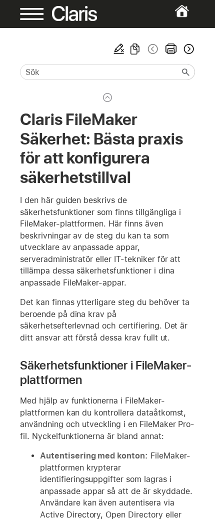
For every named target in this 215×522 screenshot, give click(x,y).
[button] (186, 72)
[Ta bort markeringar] (119, 49)
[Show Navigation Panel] (28, 14)
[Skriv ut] (171, 49)
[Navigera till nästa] (188, 49)
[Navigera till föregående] (153, 49)
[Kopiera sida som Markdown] (135, 49)
